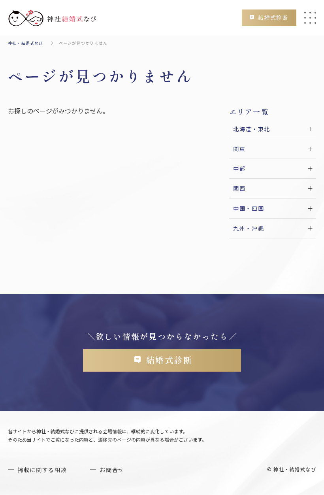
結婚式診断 (273, 17)
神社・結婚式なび (25, 43)
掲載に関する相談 (42, 470)
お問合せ (112, 470)
